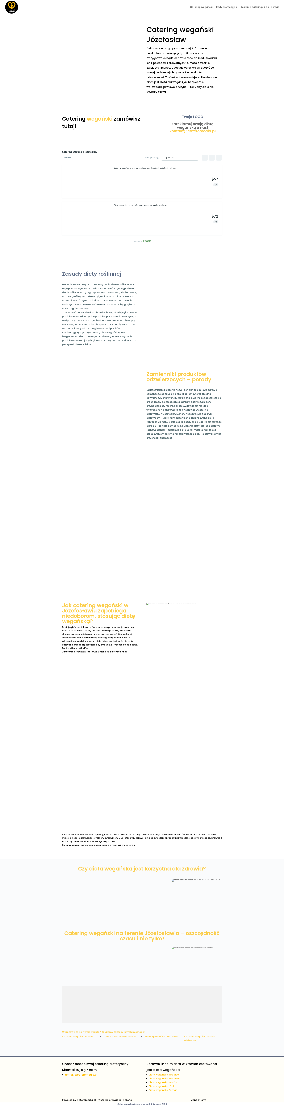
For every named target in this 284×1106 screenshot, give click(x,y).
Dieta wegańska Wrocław (164, 1074)
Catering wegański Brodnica (119, 1036)
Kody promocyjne (226, 7)
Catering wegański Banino (77, 1036)
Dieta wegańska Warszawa (165, 1078)
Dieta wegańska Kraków (163, 1082)
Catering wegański (201, 7)
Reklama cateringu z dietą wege (260, 7)
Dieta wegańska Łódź (161, 1086)
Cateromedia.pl (86, 1100)
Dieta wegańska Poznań (163, 1090)
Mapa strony (198, 1100)
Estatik (147, 240)
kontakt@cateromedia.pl (193, 131)
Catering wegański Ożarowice (160, 1036)
